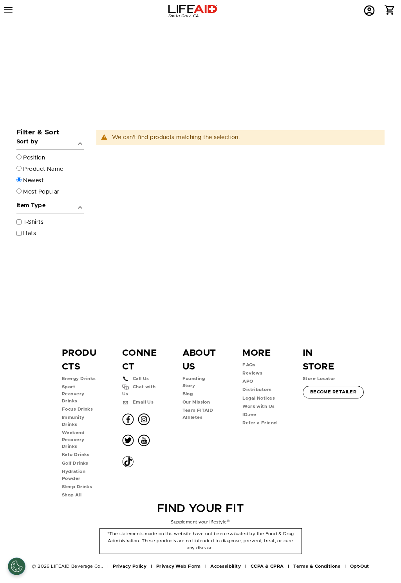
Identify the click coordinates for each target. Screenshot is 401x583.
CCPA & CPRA (267, 566)
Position (34, 158)
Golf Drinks (75, 463)
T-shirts (33, 222)
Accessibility (225, 566)
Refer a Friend (259, 423)
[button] (390, 12)
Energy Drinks (79, 379)
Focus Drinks (77, 409)
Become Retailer (333, 391)
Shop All (72, 495)
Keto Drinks (76, 455)
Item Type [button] (30, 205)
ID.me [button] (249, 415)
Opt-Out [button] (359, 566)
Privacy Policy (129, 566)
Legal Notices (258, 398)
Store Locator (319, 379)
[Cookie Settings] (16, 566)
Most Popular (41, 192)
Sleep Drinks (77, 487)
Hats (29, 233)
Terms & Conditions (316, 566)
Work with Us (258, 406)
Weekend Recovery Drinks (73, 440)
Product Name (43, 169)
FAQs (248, 365)
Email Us (143, 402)
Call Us (141, 379)
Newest (33, 180)
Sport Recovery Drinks (73, 394)
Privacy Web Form (178, 566)
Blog (187, 394)
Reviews (252, 373)
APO (247, 381)
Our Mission (196, 402)
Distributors (256, 389)
